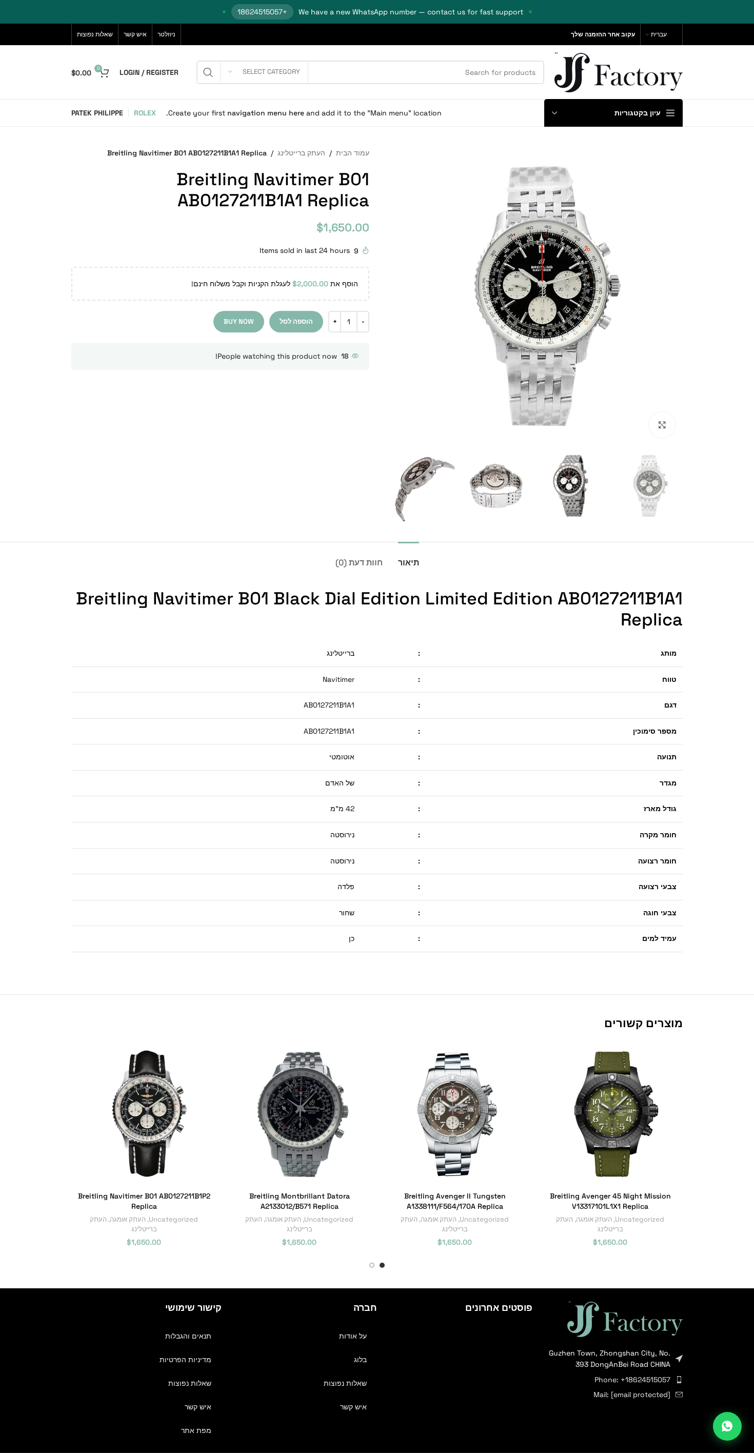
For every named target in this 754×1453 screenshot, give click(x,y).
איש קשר (353, 1406)
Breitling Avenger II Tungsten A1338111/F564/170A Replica (455, 1201)
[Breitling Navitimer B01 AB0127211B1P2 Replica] (143, 1114)
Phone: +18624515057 (632, 1379)
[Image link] (625, 1318)
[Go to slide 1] (382, 1265)
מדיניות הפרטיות (185, 1359)
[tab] (408, 557)
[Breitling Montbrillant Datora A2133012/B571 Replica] (299, 1114)
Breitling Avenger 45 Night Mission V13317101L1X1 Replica (610, 1201)
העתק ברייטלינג (301, 153)
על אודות (353, 1336)
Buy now (239, 321)
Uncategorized (639, 1219)
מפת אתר (196, 1430)
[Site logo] (618, 71)
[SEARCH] (208, 72)
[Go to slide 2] (371, 1265)
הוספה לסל (296, 321)
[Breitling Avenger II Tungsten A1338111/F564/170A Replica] (454, 1114)
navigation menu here (265, 112)
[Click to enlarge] (662, 425)
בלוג (360, 1359)
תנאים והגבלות (188, 1336)
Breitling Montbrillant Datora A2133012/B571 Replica (299, 1201)
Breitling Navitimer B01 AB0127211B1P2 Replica (144, 1201)
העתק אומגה (594, 1219)
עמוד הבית (352, 153)
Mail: (631, 1394)
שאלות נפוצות (345, 1383)
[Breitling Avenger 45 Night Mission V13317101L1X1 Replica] (610, 1114)
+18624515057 (262, 11)
